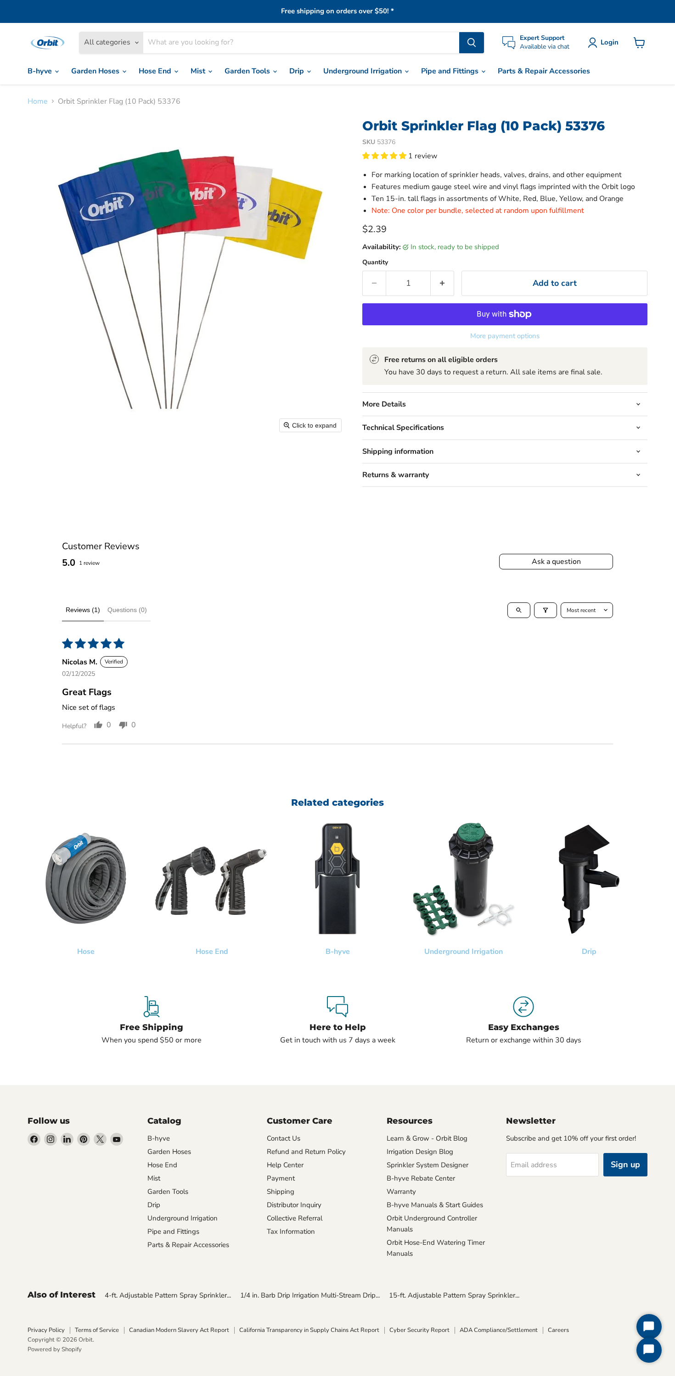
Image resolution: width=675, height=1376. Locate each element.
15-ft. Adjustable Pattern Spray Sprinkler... (454, 1295)
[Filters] (545, 610)
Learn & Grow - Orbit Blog (427, 1138)
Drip (297, 71)
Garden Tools (248, 71)
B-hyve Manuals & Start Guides (435, 1204)
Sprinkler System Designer (427, 1165)
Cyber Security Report (419, 1330)
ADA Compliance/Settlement (499, 1330)
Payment (281, 1178)
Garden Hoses (96, 71)
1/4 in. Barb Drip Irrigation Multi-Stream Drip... (310, 1295)
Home (38, 101)
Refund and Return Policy (306, 1151)
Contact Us (283, 1138)
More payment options (505, 336)
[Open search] (518, 610)
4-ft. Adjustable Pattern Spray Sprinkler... (168, 1295)
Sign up (625, 1164)
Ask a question (556, 562)
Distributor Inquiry (294, 1204)
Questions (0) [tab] (127, 609)
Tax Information (291, 1231)
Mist (199, 71)
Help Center (285, 1165)
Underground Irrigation (363, 71)
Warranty (401, 1191)
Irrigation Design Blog (420, 1151)
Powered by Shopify (55, 1349)
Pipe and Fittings (450, 71)
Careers (558, 1330)
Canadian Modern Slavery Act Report (179, 1330)
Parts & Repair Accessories (544, 71)
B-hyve (41, 71)
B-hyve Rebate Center (421, 1178)
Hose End (156, 71)
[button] (605, 42)
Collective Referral (294, 1218)
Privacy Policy (46, 1330)
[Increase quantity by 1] (442, 283)
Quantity (375, 262)
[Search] (471, 42)
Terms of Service (97, 1330)
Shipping (280, 1191)
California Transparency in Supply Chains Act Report (309, 1330)
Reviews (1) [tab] (83, 609)
